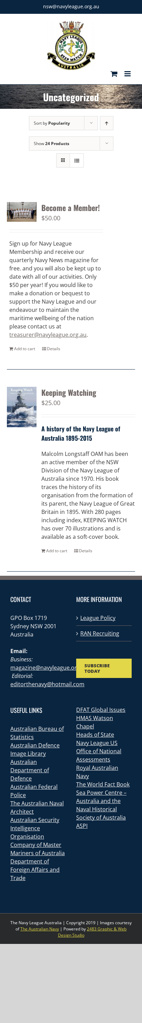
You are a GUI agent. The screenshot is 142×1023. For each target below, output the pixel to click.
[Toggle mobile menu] (128, 73)
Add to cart (24, 349)
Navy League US (97, 743)
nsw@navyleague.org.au (71, 6)
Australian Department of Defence (29, 770)
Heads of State (95, 734)
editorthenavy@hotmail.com (47, 684)
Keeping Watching (68, 392)
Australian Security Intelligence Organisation (34, 828)
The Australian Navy (39, 929)
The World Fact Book (103, 784)
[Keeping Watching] (22, 407)
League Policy (97, 618)
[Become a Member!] (22, 212)
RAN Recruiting (99, 633)
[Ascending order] (106, 123)
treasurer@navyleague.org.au (48, 334)
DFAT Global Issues (100, 710)
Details (53, 349)
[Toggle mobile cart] (114, 73)
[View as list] (76, 160)
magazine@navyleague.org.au (49, 667)
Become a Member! (70, 207)
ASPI (82, 826)
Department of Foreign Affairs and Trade (35, 870)
